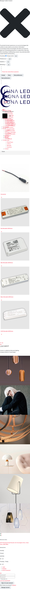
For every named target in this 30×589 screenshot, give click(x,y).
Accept (3, 75)
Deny (9, 75)
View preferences (18, 75)
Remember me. (4, 579)
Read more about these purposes (10, 71)
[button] (15, 23)
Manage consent (5, 587)
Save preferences (5, 78)
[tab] (16, 567)
